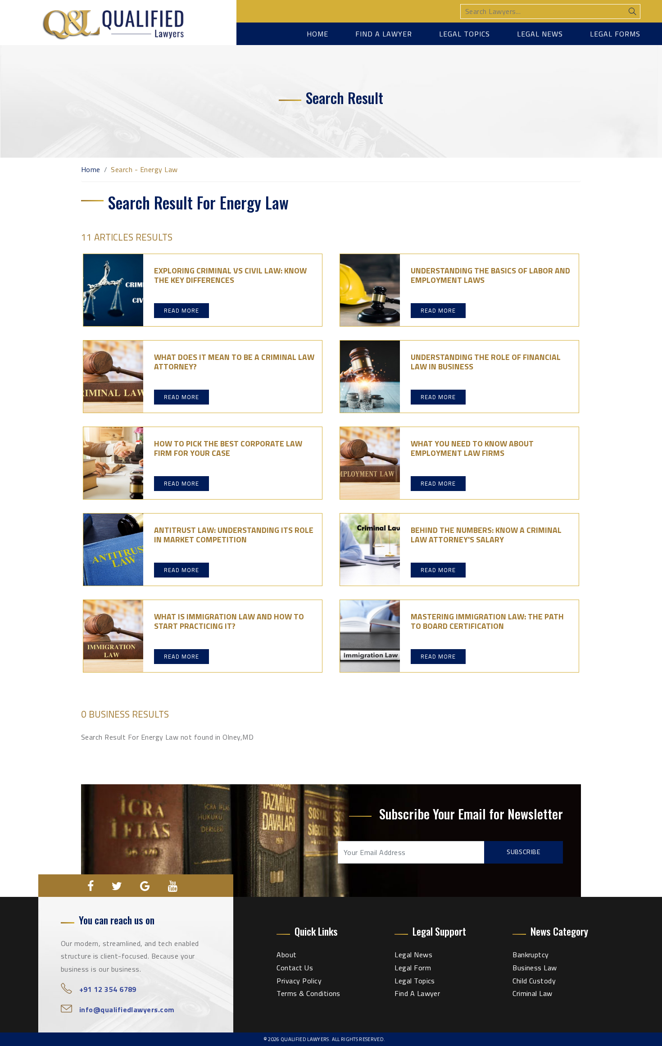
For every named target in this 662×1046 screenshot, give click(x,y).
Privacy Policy (299, 980)
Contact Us (295, 967)
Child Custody (534, 980)
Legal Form (412, 967)
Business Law (534, 967)
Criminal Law (532, 993)
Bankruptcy (530, 954)
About (286, 954)
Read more (181, 310)
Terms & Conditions (308, 993)
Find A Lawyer (417, 993)
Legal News (540, 33)
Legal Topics (464, 33)
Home (317, 33)
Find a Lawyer (383, 33)
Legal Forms (615, 33)
